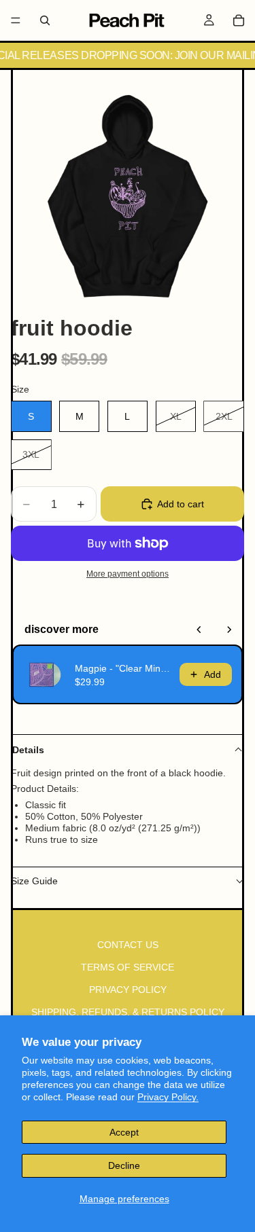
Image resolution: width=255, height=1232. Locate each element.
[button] (127, 750)
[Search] (45, 20)
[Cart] (239, 20)
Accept (124, 1132)
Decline (124, 1165)
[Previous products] (199, 629)
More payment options (127, 573)
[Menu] (15, 20)
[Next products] (229, 629)
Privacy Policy (128, 989)
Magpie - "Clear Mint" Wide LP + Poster (123, 668)
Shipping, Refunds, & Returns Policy (127, 1012)
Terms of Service (127, 967)
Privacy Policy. (168, 1096)
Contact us (127, 945)
